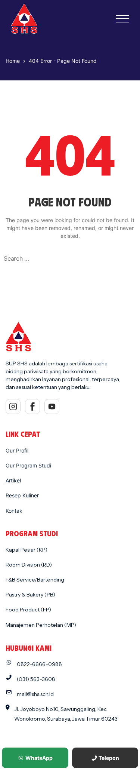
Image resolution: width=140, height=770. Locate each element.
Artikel (13, 480)
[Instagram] (13, 406)
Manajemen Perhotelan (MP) (41, 625)
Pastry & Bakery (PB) (30, 594)
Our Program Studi (28, 465)
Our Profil (17, 450)
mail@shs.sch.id (35, 694)
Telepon (108, 758)
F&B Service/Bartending (35, 579)
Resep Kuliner (22, 495)
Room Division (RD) (29, 564)
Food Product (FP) (28, 609)
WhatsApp (38, 758)
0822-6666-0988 (39, 664)
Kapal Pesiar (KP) (26, 549)
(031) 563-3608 (36, 679)
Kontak (14, 510)
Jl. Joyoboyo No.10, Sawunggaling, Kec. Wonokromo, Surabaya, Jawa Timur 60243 (66, 714)
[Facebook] (32, 406)
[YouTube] (51, 406)
